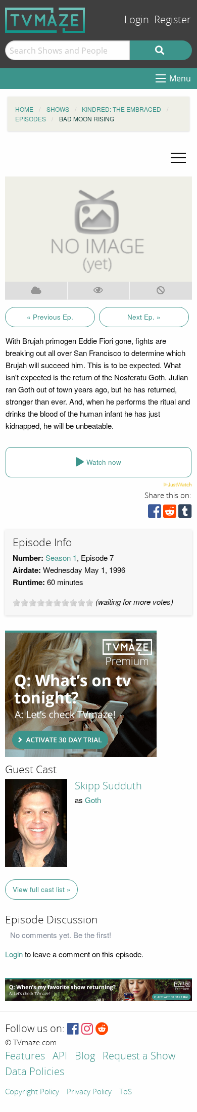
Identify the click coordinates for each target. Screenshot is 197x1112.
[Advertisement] (81, 694)
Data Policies (34, 1072)
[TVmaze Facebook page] (73, 1029)
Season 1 (61, 557)
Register (172, 20)
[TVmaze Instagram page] (87, 1029)
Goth (93, 799)
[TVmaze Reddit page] (102, 1029)
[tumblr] (184, 513)
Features (25, 1056)
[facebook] (154, 513)
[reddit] (169, 513)
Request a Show (139, 1056)
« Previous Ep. (50, 317)
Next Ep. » (144, 317)
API (60, 1056)
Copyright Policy (32, 1092)
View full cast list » (42, 889)
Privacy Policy (89, 1092)
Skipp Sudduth (108, 786)
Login (136, 20)
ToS (125, 1092)
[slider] (53, 603)
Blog (85, 1056)
